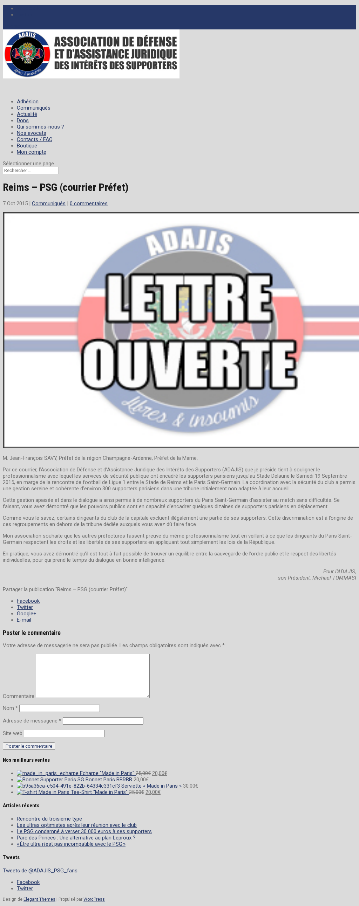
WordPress (94, 899)
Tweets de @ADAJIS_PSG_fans (40, 870)
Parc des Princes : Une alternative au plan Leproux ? (76, 838)
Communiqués (49, 203)
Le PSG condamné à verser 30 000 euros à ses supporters (84, 831)
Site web (12, 733)
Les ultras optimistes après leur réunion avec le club (77, 825)
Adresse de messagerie (32, 721)
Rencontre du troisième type (49, 819)
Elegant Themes (39, 899)
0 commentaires (89, 203)
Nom (10, 708)
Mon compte (31, 152)
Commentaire (18, 696)
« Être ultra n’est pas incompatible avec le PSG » (71, 844)
